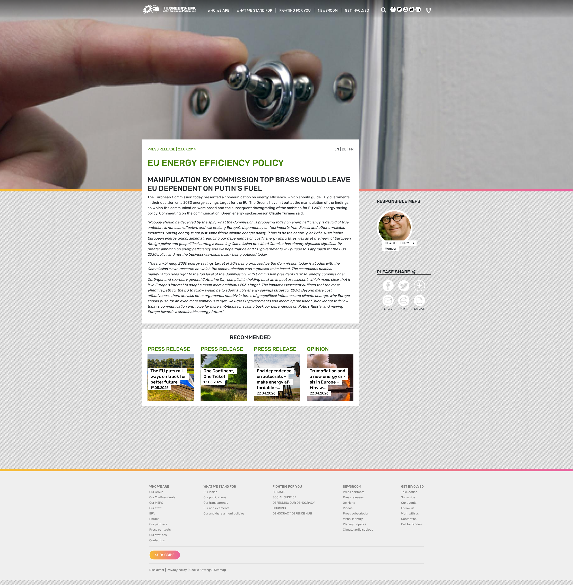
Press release (161, 149)
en (336, 149)
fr (351, 149)
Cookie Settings (200, 570)
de (344, 149)
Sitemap (220, 570)
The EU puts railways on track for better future (168, 376)
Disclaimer (156, 570)
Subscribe (165, 555)
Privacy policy (177, 570)
